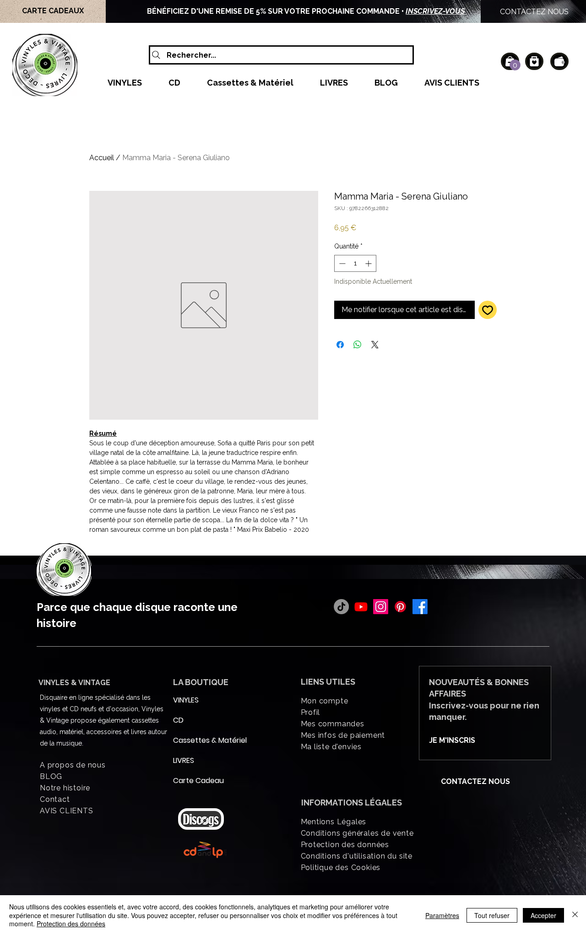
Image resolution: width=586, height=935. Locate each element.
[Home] (534, 61)
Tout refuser (492, 915)
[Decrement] (341, 263)
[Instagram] (380, 606)
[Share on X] (374, 344)
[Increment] (369, 263)
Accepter (543, 915)
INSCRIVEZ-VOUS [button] (436, 11)
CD (178, 720)
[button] (515, 64)
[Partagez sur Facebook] (340, 344)
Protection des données (71, 923)
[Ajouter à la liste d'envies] (487, 310)
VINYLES (186, 700)
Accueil (101, 157)
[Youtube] (361, 606)
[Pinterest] (400, 606)
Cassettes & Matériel (195, 740)
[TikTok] (341, 606)
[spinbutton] (355, 263)
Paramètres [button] (442, 915)
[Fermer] (575, 915)
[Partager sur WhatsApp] (357, 344)
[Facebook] (420, 606)
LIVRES (183, 760)
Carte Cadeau (195, 780)
